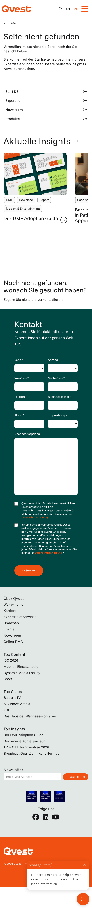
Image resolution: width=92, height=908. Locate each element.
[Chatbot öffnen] (60, 9)
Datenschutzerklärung (35, 517)
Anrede (53, 360)
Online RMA (13, 641)
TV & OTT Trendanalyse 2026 (26, 747)
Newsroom (14, 109)
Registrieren (76, 776)
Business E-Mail (60, 397)
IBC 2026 (11, 660)
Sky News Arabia (17, 703)
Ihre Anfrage (57, 415)
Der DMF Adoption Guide (31, 218)
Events (9, 629)
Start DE (11, 91)
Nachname (56, 378)
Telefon (19, 397)
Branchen (11, 623)
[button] (78, 141)
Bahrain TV (12, 697)
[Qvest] (16, 8)
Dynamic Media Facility (22, 672)
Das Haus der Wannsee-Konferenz (31, 716)
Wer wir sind (13, 604)
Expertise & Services (20, 617)
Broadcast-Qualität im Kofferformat (31, 753)
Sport (8, 679)
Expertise (12, 100)
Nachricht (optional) (27, 434)
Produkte (12, 118)
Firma (19, 415)
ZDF (7, 710)
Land (18, 360)
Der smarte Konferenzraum (25, 741)
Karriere (10, 610)
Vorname (21, 378)
